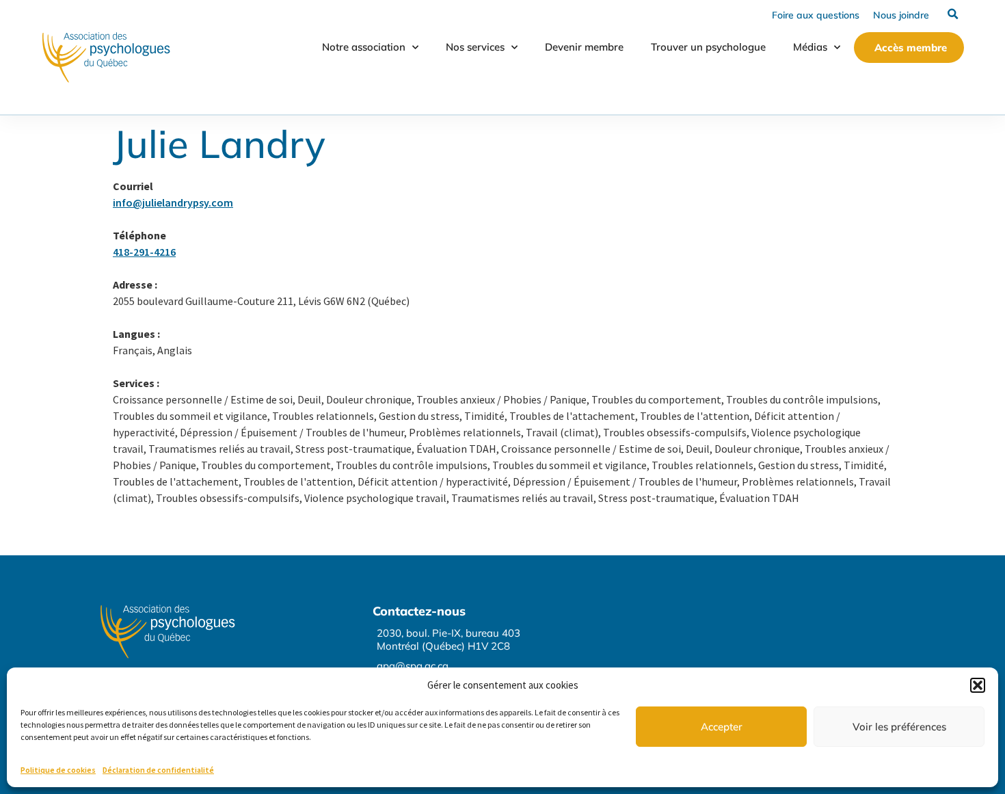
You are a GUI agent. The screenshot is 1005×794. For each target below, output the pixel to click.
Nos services (475, 46)
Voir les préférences (899, 726)
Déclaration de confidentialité (158, 770)
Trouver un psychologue (708, 46)
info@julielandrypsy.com (173, 202)
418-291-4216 (144, 252)
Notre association (363, 46)
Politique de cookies (58, 770)
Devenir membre (584, 46)
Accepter (721, 726)
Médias (810, 46)
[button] (977, 685)
